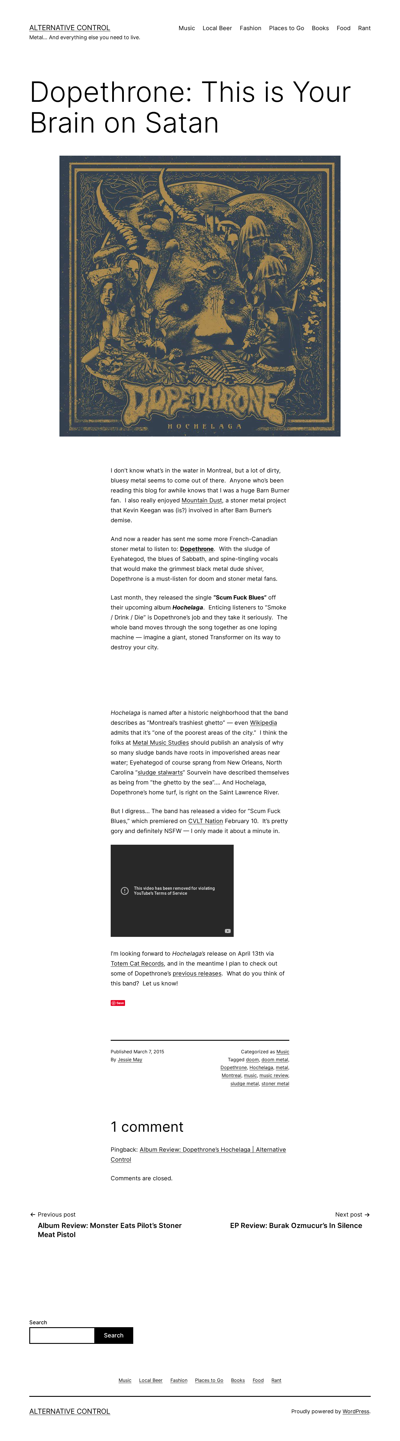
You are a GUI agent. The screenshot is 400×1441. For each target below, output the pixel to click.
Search (38, 1322)
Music (187, 28)
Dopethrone (197, 548)
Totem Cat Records (137, 963)
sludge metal (244, 1083)
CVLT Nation (205, 821)
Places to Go (286, 28)
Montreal (231, 1075)
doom (252, 1059)
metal (282, 1067)
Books (320, 28)
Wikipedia (263, 722)
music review (273, 1075)
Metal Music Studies (161, 742)
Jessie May (130, 1059)
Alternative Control (69, 27)
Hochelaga (261, 1067)
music (250, 1075)
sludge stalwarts (160, 772)
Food (344, 28)
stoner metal (275, 1083)
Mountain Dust (202, 500)
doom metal (274, 1059)
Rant (364, 28)
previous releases (197, 973)
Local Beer (217, 28)
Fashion (250, 28)
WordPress (356, 1411)
